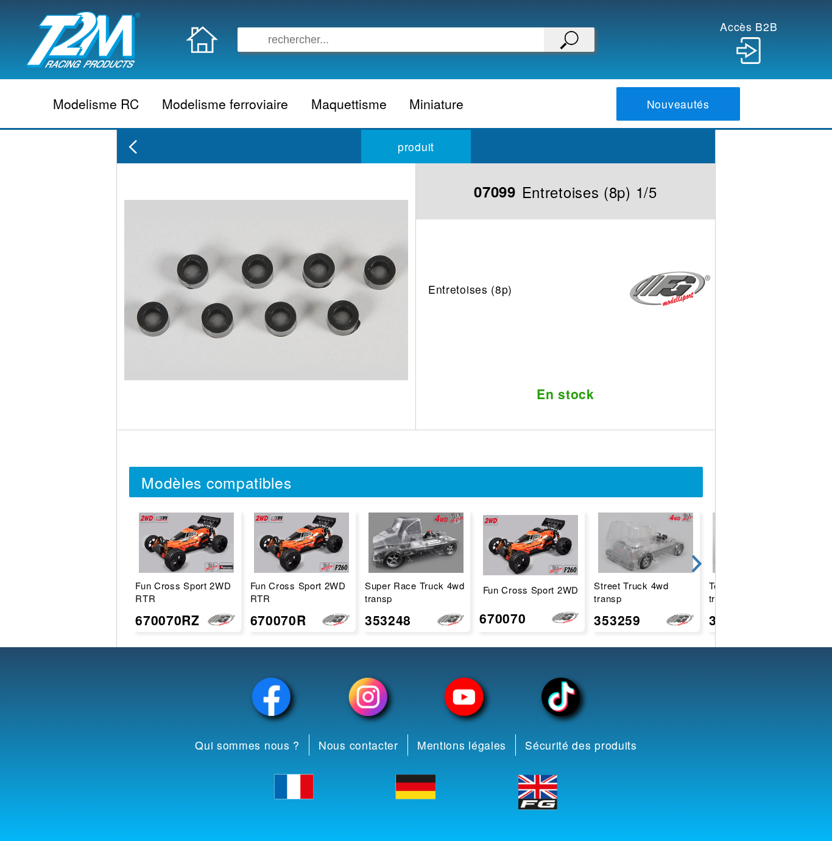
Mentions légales (461, 745)
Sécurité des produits (581, 745)
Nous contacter (358, 745)
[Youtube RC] (464, 697)
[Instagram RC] (368, 697)
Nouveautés (678, 104)
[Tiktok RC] (560, 697)
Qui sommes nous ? (247, 745)
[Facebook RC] (272, 697)
